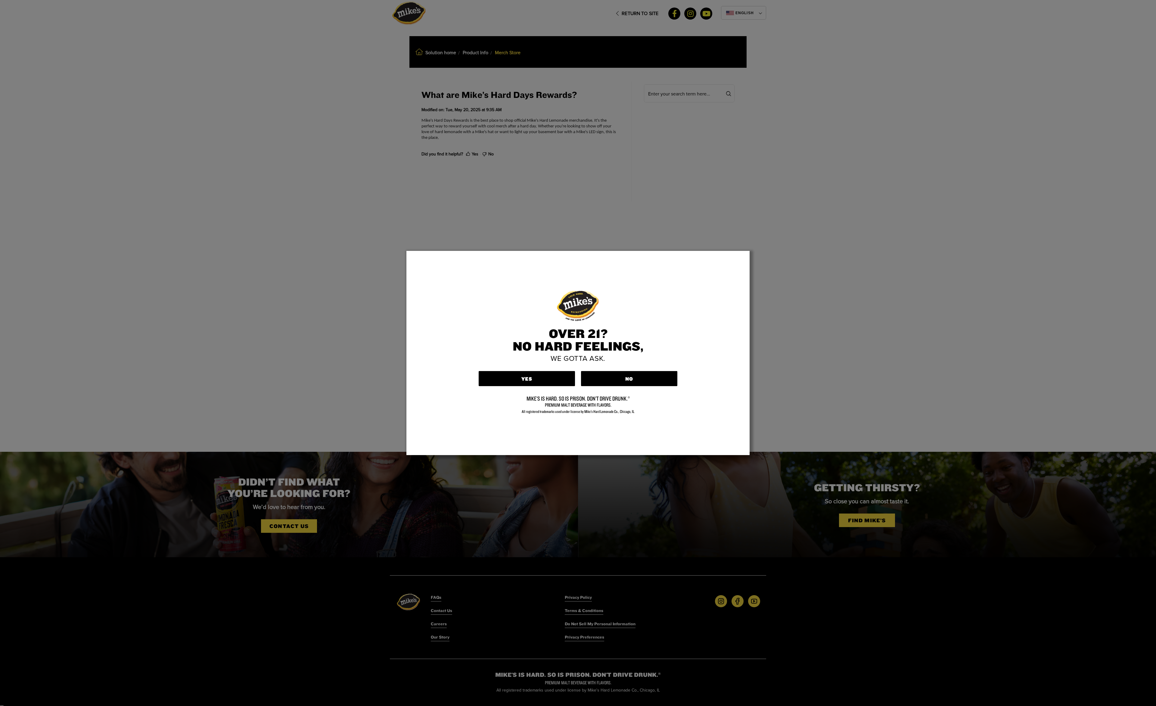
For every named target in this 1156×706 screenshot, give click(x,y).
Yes (527, 379)
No (629, 379)
